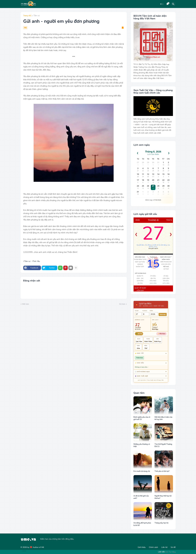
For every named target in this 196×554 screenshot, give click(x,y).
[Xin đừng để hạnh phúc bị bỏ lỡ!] (142, 511)
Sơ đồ (173, 547)
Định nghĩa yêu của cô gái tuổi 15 (141, 418)
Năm (151, 310)
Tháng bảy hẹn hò (161, 523)
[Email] (70, 268)
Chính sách (153, 547)
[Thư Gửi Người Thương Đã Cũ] (164, 432)
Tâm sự (36, 16)
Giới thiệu (142, 547)
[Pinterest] (65, 268)
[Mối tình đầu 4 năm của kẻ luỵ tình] (164, 405)
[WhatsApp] (60, 268)
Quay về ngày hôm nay (140, 289)
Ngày (137, 310)
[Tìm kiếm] (173, 4)
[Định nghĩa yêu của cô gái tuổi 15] (142, 405)
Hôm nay (163, 314)
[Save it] (122, 27)
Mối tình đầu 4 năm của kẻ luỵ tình (163, 418)
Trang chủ (27, 16)
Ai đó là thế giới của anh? (141, 497)
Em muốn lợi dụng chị (141, 471)
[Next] (170, 234)
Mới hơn (25, 304)
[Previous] (136, 234)
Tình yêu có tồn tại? (162, 471)
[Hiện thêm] (76, 268)
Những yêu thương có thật (141, 445)
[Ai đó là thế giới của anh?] (142, 484)
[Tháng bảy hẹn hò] (164, 511)
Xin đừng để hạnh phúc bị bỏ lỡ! (142, 524)
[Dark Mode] (162, 4)
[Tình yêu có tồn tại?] (164, 459)
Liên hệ (164, 547)
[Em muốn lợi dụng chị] (142, 459)
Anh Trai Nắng (170, 552)
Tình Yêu (36, 261)
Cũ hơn (122, 304)
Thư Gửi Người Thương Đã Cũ (163, 445)
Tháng (144, 310)
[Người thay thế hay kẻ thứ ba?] (164, 484)
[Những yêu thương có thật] (142, 432)
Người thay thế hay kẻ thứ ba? (163, 497)
